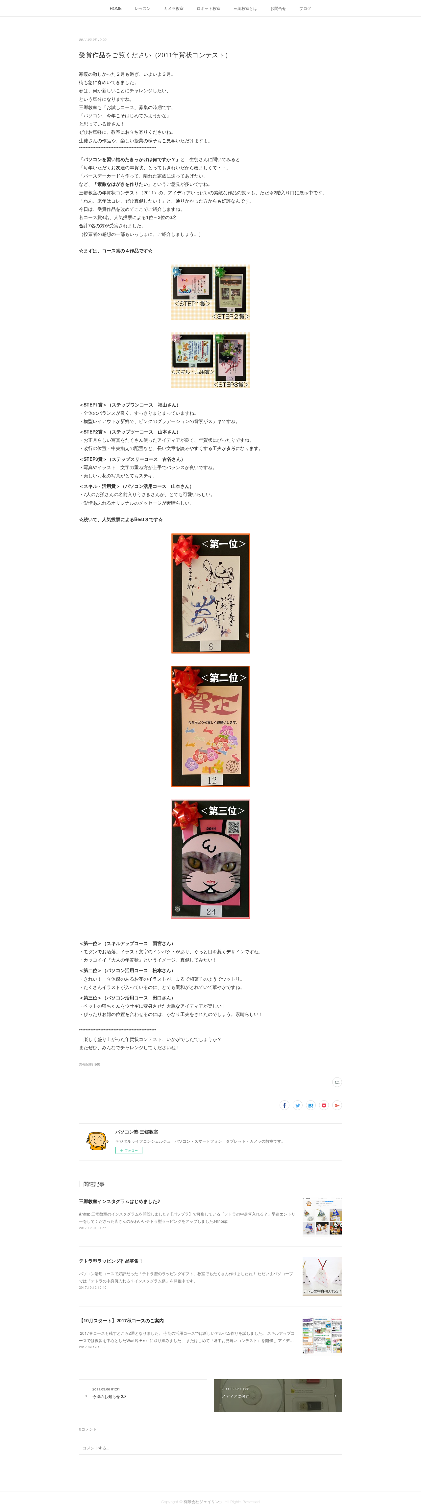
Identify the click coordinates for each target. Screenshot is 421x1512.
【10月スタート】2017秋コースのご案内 (121, 1320)
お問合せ (278, 8)
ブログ (305, 8)
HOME (116, 8)
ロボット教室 (208, 8)
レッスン (143, 8)
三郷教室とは (245, 8)
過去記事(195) (89, 1064)
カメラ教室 (174, 8)
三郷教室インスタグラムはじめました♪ (119, 1201)
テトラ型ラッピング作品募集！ (111, 1260)
